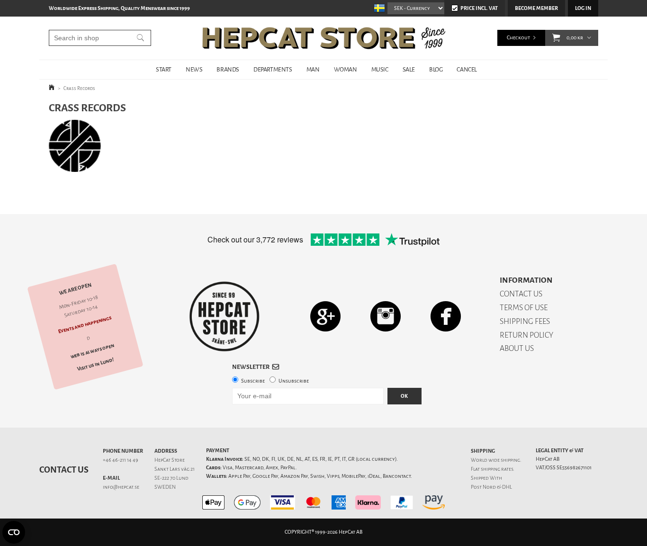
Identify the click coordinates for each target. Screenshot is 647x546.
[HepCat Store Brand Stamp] (224, 316)
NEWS (194, 69)
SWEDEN (165, 487)
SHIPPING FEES (525, 321)
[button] (556, 38)
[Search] (140, 37)
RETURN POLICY (526, 335)
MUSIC (379, 69)
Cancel (467, 69)
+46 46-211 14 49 (120, 460)
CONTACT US (521, 294)
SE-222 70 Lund (171, 478)
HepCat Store (169, 460)
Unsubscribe (294, 381)
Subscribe (253, 381)
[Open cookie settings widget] (13, 532)
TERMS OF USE (524, 308)
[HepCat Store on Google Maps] (325, 316)
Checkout (518, 37)
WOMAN (345, 69)
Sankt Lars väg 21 (174, 469)
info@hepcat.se (121, 487)
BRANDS (227, 69)
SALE (409, 69)
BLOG (435, 69)
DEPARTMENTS (272, 69)
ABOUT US (517, 348)
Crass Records (79, 88)
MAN (313, 69)
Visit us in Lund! (95, 365)
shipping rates (497, 469)
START (163, 69)
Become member (536, 8)
